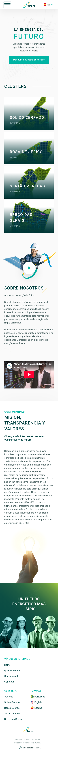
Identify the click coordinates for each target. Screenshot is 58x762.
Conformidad (11, 676)
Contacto (9, 681)
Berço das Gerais (13, 719)
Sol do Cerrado (12, 702)
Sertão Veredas (12, 713)
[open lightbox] (29, 268)
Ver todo (8, 696)
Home (7, 664)
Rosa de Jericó (12, 708)
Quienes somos (12, 670)
